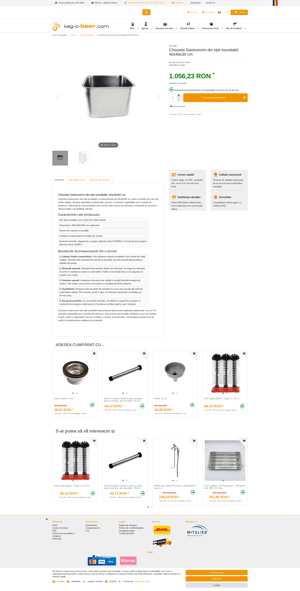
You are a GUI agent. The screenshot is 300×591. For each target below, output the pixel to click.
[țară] (219, 12)
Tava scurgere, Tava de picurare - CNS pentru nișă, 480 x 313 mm (225, 487)
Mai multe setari (143, 581)
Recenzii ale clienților (99, 180)
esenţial (60, 581)
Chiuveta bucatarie (86, 35)
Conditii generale (126, 533)
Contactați (178, 3)
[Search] (146, 12)
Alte (132, 28)
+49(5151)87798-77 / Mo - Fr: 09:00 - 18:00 (146, 3)
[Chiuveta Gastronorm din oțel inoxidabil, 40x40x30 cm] (60, 158)
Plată (54, 525)
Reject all (216, 578)
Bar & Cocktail (234, 28)
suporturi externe (95, 581)
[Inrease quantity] (179, 95)
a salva (216, 585)
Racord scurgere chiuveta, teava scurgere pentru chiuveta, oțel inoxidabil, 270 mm (123, 399)
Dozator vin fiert (165, 28)
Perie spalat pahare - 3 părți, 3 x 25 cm (222, 398)
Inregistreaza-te (93, 528)
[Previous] (58, 96)
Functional (128, 581)
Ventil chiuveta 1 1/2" (63, 398)
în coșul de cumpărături (214, 97)
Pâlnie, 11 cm (160, 398)
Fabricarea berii (210, 28)
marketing (75, 581)
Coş (87, 531)
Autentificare (91, 525)
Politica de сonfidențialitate (131, 528)
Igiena (145, 28)
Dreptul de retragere (128, 525)
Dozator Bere (188, 28)
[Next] (158, 96)
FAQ (54, 531)
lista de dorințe (178, 106)
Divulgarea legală (127, 531)
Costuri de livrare (60, 528)
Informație (56, 539)
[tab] (59, 179)
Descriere (59, 180)
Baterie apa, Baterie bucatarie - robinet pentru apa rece (174, 487)
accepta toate (216, 572)
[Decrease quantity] (179, 100)
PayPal (113, 581)
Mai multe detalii (77, 180)
